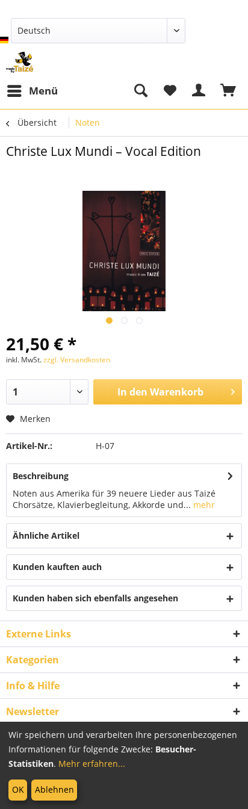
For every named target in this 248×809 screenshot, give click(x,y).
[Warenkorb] (229, 91)
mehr (203, 504)
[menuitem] (32, 91)
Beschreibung (41, 476)
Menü (43, 91)
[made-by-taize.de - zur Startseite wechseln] (19, 62)
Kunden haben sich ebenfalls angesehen (95, 598)
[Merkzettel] (170, 91)
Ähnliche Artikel (46, 535)
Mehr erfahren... (91, 763)
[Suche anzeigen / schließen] (140, 91)
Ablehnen (54, 789)
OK (18, 789)
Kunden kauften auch (57, 566)
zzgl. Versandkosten (76, 360)
